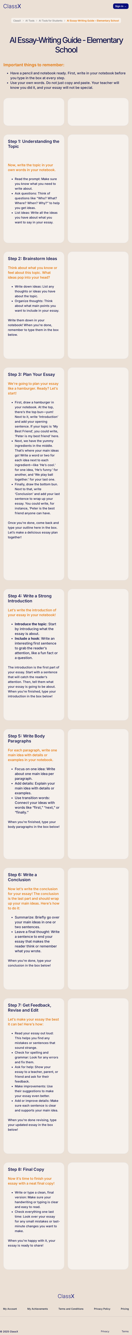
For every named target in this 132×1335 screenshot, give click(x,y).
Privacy (105, 1331)
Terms (125, 1331)
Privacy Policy (102, 1308)
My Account (10, 1308)
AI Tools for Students (50, 20)
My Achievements (37, 1308)
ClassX (17, 20)
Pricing (125, 1308)
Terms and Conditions (71, 1308)
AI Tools (29, 20)
